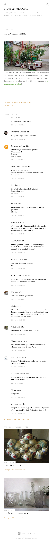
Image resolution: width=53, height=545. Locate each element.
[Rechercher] (47, 3)
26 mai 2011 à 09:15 (18, 139)
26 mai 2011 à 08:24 (18, 125)
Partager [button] (7, 102)
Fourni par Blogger (28, 533)
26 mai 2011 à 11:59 (17, 234)
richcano (34, 538)
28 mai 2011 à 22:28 (18, 397)
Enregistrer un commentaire (16, 419)
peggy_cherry (17, 259)
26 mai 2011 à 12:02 (18, 252)
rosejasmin (16, 404)
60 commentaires (18, 470)
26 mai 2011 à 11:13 (17, 197)
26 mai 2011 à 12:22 (18, 269)
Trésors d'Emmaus (16, 513)
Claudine (15, 327)
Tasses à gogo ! (13, 465)
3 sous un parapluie (16, 8)
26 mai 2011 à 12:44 (18, 285)
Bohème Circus (18, 132)
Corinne (14, 306)
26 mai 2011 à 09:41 (18, 160)
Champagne (16, 341)
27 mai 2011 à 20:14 (18, 383)
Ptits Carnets (17, 357)
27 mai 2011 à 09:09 (18, 367)
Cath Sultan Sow (18, 276)
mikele (14, 204)
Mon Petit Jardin (18, 167)
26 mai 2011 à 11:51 (17, 215)
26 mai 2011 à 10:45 (18, 178)
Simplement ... (17, 146)
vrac (11, 105)
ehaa (13, 118)
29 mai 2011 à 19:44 (18, 413)
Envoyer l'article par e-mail (21, 102)
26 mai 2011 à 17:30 (18, 320)
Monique (15, 185)
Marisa (14, 292)
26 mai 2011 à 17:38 (18, 334)
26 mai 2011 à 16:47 (18, 299)
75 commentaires (18, 518)
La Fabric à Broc (18, 374)
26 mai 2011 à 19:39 (18, 350)
